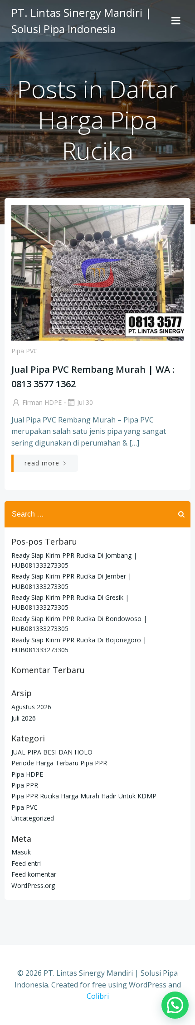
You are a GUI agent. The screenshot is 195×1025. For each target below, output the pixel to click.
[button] (175, 1005)
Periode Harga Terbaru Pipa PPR (59, 763)
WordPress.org (33, 885)
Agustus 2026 (31, 706)
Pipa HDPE (27, 774)
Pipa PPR (24, 785)
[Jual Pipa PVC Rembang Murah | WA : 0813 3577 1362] (97, 272)
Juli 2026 (23, 718)
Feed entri (26, 863)
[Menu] (176, 20)
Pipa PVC (24, 350)
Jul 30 (85, 402)
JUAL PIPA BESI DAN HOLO (52, 752)
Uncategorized (32, 818)
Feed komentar (33, 874)
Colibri (98, 996)
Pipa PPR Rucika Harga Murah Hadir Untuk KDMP (83, 796)
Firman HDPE (42, 402)
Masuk (21, 852)
